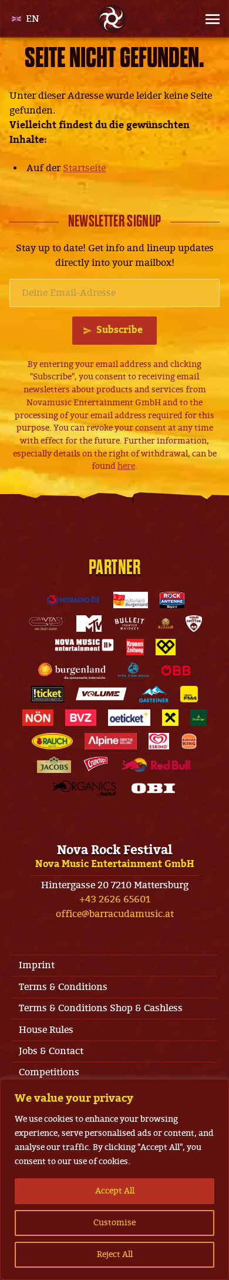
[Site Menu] (203, 18)
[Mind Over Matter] (194, 623)
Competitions (49, 1072)
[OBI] (153, 788)
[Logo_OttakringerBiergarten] (198, 717)
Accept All (114, 1191)
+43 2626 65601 (114, 899)
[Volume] (101, 694)
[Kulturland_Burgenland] (131, 600)
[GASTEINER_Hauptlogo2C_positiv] (154, 694)
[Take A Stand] (166, 647)
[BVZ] (81, 717)
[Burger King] (189, 741)
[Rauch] (52, 741)
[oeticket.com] (129, 717)
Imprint (37, 965)
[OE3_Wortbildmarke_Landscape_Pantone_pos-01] (73, 600)
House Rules (46, 1030)
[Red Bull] (156, 764)
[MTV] (89, 623)
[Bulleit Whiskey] (129, 623)
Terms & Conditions (63, 987)
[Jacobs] (54, 764)
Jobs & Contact (51, 1051)
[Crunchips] (96, 764)
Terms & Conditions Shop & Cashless (101, 1008)
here (126, 466)
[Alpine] (111, 741)
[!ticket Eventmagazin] (47, 694)
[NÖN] (37, 717)
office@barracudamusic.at (115, 914)
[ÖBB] (176, 670)
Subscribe (119, 330)
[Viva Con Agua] (133, 670)
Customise (114, 1223)
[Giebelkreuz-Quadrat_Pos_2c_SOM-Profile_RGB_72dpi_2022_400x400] (170, 717)
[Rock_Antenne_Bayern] (172, 600)
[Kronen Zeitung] (135, 647)
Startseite (84, 168)
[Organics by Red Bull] (84, 788)
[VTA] (46, 623)
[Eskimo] (159, 741)
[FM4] (189, 694)
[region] (114, 1179)
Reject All (115, 1254)
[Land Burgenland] (72, 670)
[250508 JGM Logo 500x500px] (165, 623)
